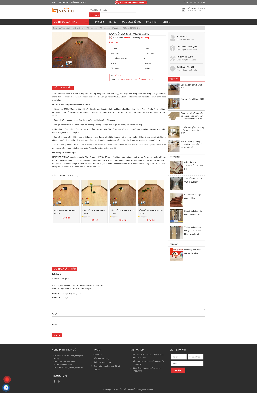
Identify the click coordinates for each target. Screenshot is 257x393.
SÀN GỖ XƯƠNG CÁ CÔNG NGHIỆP (193, 180)
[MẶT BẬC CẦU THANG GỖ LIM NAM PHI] (176, 167)
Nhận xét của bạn (60, 297)
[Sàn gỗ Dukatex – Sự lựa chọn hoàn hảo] (176, 216)
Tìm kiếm (95, 15)
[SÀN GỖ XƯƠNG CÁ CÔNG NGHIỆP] (176, 183)
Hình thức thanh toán (102, 362)
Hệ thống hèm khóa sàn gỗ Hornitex (192, 251)
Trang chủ (98, 22)
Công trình (151, 22)
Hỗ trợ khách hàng (101, 358)
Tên (54, 314)
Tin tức (112, 22)
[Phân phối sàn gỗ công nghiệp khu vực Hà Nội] (63, 10)
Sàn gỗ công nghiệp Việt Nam (73, 28)
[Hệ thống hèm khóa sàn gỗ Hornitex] (176, 254)
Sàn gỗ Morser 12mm (108, 28)
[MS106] (79, 50)
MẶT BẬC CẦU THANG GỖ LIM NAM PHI (193, 165)
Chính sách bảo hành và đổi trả (106, 366)
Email (55, 324)
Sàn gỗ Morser (92, 28)
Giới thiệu (97, 355)
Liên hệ (166, 22)
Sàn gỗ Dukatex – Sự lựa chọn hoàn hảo (193, 212)
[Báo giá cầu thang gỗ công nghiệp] (176, 200)
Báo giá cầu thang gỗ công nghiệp (193, 196)
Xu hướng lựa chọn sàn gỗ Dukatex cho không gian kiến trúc (192, 230)
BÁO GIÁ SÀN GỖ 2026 (131, 22)
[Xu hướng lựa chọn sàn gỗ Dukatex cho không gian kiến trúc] (176, 232)
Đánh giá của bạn (60, 293)
